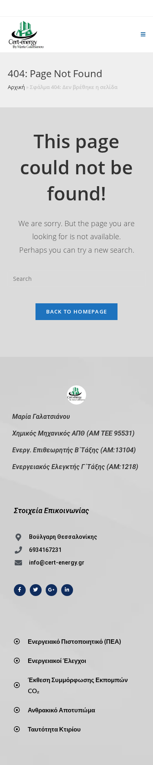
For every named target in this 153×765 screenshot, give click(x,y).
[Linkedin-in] (67, 590)
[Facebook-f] (20, 590)
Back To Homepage (76, 311)
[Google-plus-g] (52, 590)
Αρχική (16, 87)
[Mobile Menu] (143, 34)
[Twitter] (36, 590)
